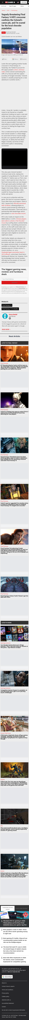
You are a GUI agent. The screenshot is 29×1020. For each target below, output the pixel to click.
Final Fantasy (14, 10)
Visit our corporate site (14, 971)
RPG (8, 10)
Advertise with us (6, 1000)
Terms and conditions (7, 989)
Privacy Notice (22, 288)
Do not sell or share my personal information (13, 1010)
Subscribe (23, 2)
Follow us (16, 59)
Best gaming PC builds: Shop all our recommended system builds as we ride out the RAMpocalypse (15, 940)
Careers (4, 1006)
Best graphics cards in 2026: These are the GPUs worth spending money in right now (15, 931)
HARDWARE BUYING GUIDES (7, 908)
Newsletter (24, 59)
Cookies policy (5, 996)
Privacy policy (5, 993)
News (3, 32)
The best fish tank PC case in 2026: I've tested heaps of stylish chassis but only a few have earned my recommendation (14, 950)
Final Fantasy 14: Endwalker (10, 309)
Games (3, 10)
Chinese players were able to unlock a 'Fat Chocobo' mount (14, 221)
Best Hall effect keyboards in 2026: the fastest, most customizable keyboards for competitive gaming (14, 959)
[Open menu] (2, 2)
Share (5, 59)
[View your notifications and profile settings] (14, 2)
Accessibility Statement (8, 1003)
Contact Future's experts (8, 986)
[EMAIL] (10, 318)
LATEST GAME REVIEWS (21, 908)
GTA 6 (22, 6)
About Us (4, 983)
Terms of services (20, 287)
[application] (14, 157)
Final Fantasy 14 (7, 305)
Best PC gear (12, 6)
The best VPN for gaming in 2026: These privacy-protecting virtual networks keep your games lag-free (15, 923)
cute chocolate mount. (18, 213)
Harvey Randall (12, 32)
